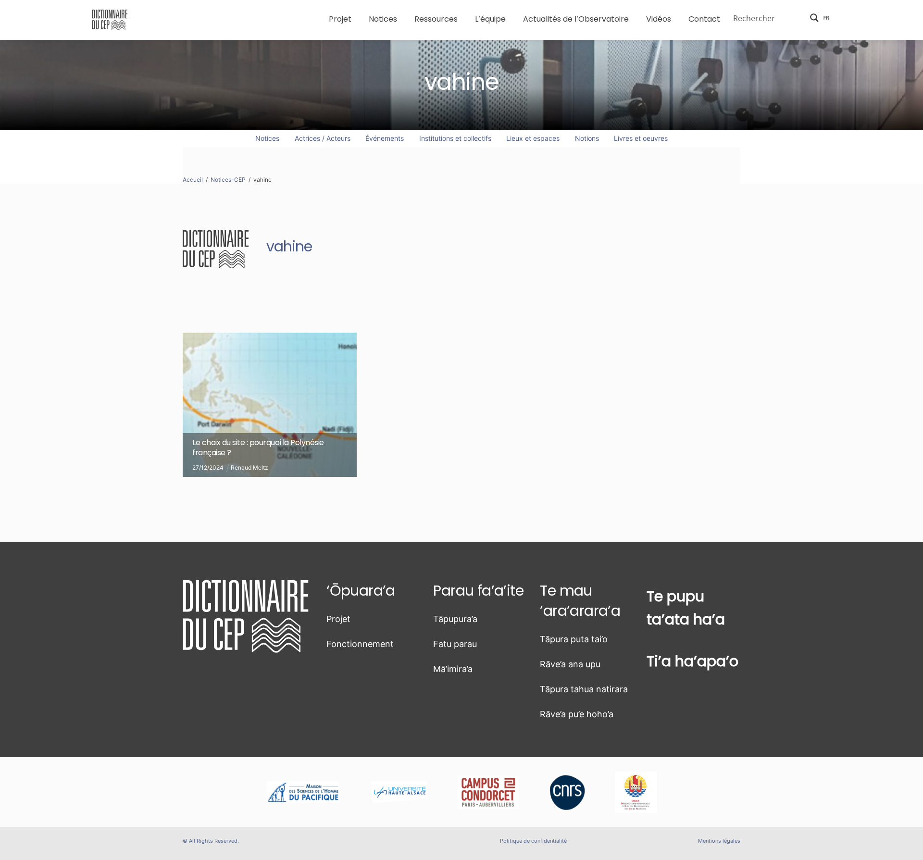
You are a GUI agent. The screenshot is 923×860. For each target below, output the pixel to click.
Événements (384, 138)
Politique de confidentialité (533, 840)
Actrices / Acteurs (322, 138)
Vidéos (658, 19)
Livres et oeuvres (641, 138)
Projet (340, 19)
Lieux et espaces (533, 138)
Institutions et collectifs (455, 138)
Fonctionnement (360, 644)
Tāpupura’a (455, 619)
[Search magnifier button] (814, 17)
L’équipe (490, 19)
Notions (587, 138)
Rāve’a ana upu (570, 664)
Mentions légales (719, 840)
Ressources (436, 19)
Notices (383, 19)
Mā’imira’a (453, 669)
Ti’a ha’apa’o (692, 661)
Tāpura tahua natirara (584, 689)
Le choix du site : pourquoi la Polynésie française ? (258, 447)
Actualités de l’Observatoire (576, 19)
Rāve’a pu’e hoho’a (576, 714)
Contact (704, 19)
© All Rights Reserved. (211, 840)
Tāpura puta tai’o (574, 639)
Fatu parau (455, 644)
